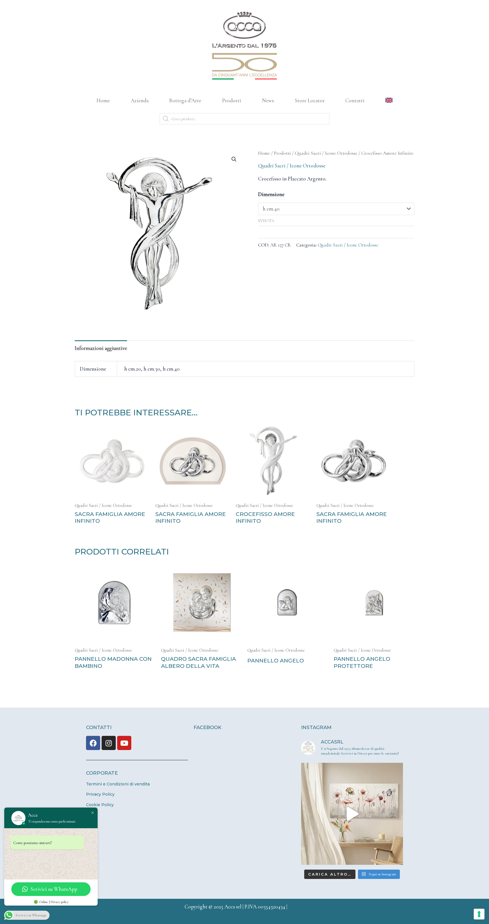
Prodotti (231, 100)
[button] (234, 159)
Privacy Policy (100, 794)
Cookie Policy (100, 804)
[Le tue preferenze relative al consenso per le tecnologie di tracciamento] (479, 914)
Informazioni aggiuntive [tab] (101, 348)
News (268, 100)
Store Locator (310, 100)
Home (103, 100)
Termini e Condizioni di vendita (118, 784)
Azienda (140, 100)
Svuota (266, 220)
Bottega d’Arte (185, 100)
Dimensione (271, 194)
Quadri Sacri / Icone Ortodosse (326, 153)
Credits (296, 906)
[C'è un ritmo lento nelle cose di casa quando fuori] (352, 814)
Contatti (354, 100)
